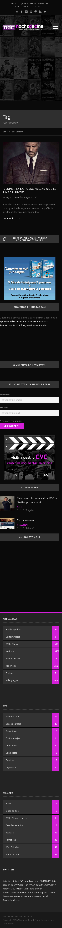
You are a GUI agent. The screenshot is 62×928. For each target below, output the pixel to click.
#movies (43, 325)
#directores (16, 321)
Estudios (10, 760)
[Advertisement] (31, 70)
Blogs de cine (12, 810)
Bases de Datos (13, 723)
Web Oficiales (12, 847)
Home (5, 131)
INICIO (14, 3)
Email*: (4, 407)
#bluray (23, 325)
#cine (36, 321)
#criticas (43, 321)
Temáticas (23, 525)
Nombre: (5, 394)
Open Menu (55, 26)
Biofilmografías (13, 629)
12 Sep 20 (29, 510)
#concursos (6, 325)
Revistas (10, 832)
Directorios (11, 745)
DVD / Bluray (12, 644)
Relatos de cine (13, 658)
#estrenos (32, 325)
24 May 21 (7, 197)
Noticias (10, 651)
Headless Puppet (22, 197)
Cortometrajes (13, 636)
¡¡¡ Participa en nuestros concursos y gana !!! (30, 239)
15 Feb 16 (29, 528)
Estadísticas (11, 752)
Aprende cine (12, 716)
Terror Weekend (26, 520)
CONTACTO (37, 6)
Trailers (9, 673)
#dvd (15, 325)
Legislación (11, 767)
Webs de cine (12, 854)
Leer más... (10, 218)
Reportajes (11, 665)
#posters (4, 321)
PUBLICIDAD (21, 6)
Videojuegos (12, 680)
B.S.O (19, 506)
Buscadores (11, 731)
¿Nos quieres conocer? (34, 3)
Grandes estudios (14, 825)
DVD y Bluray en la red (16, 818)
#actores (27, 321)
